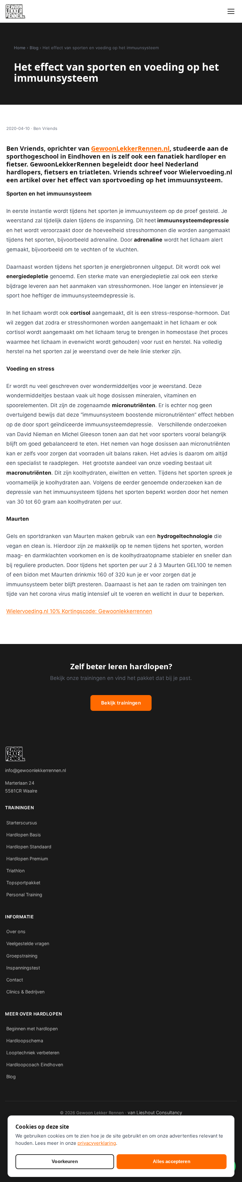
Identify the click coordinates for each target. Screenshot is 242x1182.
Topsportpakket (23, 882)
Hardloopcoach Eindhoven (34, 1064)
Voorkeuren (65, 1161)
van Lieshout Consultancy (155, 1112)
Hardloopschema (24, 1040)
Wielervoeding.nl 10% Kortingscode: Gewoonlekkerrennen (79, 611)
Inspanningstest (23, 967)
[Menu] (231, 11)
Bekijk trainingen (121, 703)
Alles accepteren (171, 1161)
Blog (34, 47)
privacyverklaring (97, 1143)
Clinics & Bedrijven (25, 991)
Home (20, 47)
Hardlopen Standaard (28, 846)
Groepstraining (21, 955)
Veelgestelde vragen (27, 943)
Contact (14, 979)
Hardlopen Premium (27, 858)
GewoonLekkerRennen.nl (130, 148)
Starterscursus (21, 822)
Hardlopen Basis (23, 834)
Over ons (16, 931)
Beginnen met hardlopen (32, 1028)
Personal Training (24, 894)
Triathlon (15, 870)
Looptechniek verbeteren (32, 1052)
